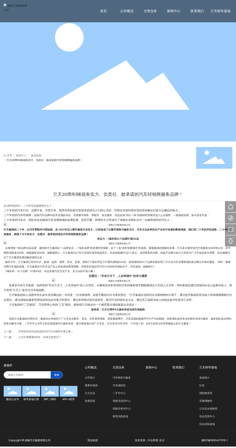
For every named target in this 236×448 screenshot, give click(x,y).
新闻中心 (21, 155)
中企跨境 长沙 (156, 440)
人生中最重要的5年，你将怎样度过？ (39, 337)
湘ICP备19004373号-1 (214, 440)
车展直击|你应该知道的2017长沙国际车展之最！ (45, 331)
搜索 (56, 375)
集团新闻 (36, 155)
